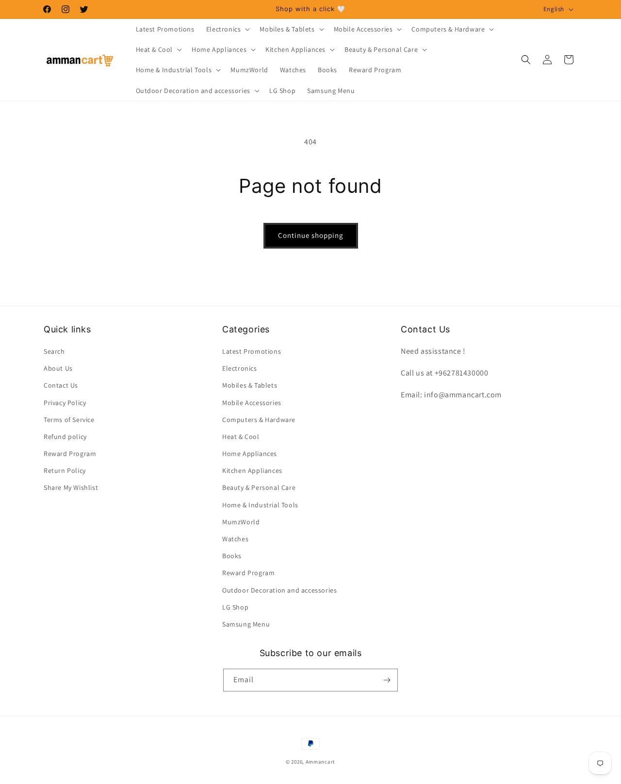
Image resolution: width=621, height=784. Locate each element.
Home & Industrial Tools (260, 505)
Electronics (239, 368)
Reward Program (70, 453)
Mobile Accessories (251, 402)
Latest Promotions (251, 351)
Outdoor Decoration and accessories (279, 590)
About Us (58, 368)
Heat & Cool (241, 436)
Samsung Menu (246, 624)
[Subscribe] (386, 680)
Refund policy (65, 436)
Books (232, 555)
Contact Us (61, 385)
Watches (235, 538)
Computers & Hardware (258, 419)
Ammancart (320, 761)
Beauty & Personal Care (258, 488)
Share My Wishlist (71, 488)
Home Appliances (249, 453)
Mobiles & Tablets (249, 385)
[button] (227, 29)
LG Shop (235, 607)
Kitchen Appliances (252, 470)
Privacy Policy (65, 402)
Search (54, 351)
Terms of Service (69, 419)
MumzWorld (241, 521)
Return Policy (65, 470)
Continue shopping (310, 235)
